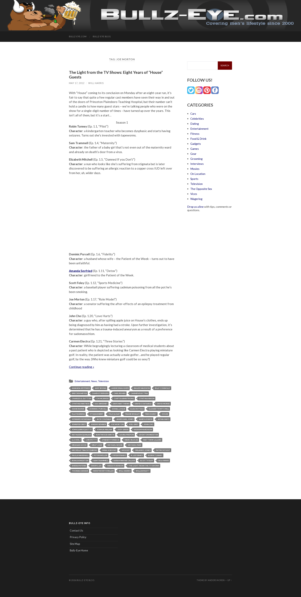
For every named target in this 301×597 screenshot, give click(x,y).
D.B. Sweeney (101, 403)
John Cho (148, 424)
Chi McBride (102, 398)
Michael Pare (134, 445)
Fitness (194, 133)
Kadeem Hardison (143, 429)
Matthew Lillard (152, 440)
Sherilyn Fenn (79, 465)
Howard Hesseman (81, 419)
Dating (194, 123)
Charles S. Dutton (81, 398)
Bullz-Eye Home (79, 550)
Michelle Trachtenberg (84, 450)
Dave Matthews (121, 403)
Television (103, 381)
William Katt (143, 471)
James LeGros (145, 419)
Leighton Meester (148, 434)
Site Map (75, 543)
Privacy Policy (78, 537)
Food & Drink (198, 138)
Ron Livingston (80, 460)
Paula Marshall (80, 455)
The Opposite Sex (201, 188)
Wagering (196, 199)
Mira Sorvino (109, 450)
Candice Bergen (100, 393)
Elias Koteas (137, 409)
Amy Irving (100, 388)
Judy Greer (123, 429)
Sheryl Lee (96, 465)
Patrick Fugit (163, 450)
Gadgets (195, 143)
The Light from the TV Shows (143, 465)
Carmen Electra (139, 393)
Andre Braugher (120, 388)
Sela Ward (163, 460)
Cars (193, 113)
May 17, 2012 (76, 83)
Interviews (197, 163)
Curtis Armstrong (124, 398)
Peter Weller (100, 455)
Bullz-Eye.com (78, 36)
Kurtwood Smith (105, 434)
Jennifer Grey (79, 424)
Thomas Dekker (80, 471)
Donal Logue (118, 409)
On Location (197, 173)
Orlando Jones (143, 450)
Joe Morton (117, 424)
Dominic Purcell (98, 409)
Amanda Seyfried (81, 388)
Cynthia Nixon (146, 398)
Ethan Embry (96, 414)
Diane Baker (78, 409)
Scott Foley (146, 460)
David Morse (163, 403)
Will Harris (96, 83)
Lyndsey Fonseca (110, 440)
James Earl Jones (125, 419)
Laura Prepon (126, 434)
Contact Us (76, 530)
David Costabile (143, 403)
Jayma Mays (163, 419)
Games (194, 148)
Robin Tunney (155, 455)
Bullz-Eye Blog (102, 36)
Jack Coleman (103, 419)
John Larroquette (82, 429)
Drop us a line (195, 206)
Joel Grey (133, 424)
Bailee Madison (142, 388)
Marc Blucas (131, 440)
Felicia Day (114, 414)
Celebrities (197, 118)
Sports (194, 178)
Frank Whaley (132, 414)
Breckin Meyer (79, 393)
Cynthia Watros (81, 403)
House (165, 414)
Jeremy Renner (98, 424)
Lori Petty (91, 440)
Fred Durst (151, 414)
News (94, 381)
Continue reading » (81, 367)
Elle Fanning (78, 414)
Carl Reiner (120, 393)
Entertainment (82, 381)
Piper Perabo (119, 455)
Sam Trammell (100, 460)
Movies (194, 168)
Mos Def (125, 450)
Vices (193, 194)
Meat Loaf (97, 445)
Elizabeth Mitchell (159, 409)
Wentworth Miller (103, 471)
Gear (193, 153)
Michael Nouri (115, 445)
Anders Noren (216, 580)
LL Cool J (76, 440)
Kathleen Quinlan (81, 434)
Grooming (196, 158)
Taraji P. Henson (115, 465)
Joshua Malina (104, 429)
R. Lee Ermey (137, 455)
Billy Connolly (162, 388)
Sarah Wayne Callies (124, 460)
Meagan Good (79, 445)
